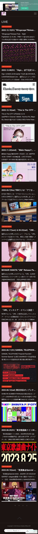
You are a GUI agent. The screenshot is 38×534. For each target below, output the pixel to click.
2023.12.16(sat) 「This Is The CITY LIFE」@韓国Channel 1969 (19, 110)
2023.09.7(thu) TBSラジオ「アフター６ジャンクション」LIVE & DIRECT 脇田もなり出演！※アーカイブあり (19, 190)
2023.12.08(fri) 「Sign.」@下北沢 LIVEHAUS (19, 70)
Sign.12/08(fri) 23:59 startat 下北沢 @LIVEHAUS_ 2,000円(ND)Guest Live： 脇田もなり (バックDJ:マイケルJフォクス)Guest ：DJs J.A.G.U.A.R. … (19, 77)
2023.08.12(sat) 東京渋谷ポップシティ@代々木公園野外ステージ (19, 389)
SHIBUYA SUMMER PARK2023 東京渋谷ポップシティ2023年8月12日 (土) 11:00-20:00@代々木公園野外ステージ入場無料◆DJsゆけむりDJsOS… (19, 397)
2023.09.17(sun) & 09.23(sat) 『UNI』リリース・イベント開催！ (19, 230)
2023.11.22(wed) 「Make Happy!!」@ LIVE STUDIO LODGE (19, 149)
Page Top (19, 518)
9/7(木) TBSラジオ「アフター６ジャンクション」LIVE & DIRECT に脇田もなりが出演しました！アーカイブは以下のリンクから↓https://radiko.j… (19, 197)
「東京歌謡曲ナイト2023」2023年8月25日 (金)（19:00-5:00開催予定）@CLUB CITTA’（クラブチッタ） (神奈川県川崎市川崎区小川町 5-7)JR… (19, 437)
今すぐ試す (24, 8)
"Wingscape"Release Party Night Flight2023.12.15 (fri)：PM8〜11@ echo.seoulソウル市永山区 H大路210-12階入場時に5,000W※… (19, 37)
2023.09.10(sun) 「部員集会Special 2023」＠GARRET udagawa (19, 469)
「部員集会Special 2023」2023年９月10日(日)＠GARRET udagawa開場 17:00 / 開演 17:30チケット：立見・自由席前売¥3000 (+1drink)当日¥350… (19, 477)
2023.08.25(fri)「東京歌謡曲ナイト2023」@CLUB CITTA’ (19, 430)
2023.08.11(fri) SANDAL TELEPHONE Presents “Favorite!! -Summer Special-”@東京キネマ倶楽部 (19, 349)
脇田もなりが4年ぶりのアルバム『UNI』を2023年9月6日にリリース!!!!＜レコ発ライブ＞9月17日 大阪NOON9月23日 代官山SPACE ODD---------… (19, 277)
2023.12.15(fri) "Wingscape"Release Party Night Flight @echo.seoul (19, 30)
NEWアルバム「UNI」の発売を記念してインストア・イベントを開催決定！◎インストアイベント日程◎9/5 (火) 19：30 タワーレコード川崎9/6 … (19, 317)
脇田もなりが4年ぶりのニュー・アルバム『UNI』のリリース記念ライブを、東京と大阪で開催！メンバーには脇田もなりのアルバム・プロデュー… (19, 237)
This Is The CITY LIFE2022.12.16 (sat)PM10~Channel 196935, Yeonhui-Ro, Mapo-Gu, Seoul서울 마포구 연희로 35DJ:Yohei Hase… (19, 117)
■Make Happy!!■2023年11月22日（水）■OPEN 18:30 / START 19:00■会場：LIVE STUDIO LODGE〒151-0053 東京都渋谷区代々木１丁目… (19, 157)
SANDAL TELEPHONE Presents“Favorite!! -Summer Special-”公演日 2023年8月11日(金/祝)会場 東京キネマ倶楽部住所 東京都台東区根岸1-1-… (19, 357)
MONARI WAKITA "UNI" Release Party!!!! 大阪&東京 (19, 270)
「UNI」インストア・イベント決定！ (18, 309)
